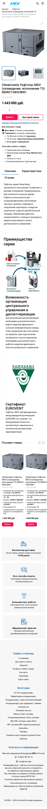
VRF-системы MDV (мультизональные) (23, 724)
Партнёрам (23, 676)
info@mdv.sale (25, 761)
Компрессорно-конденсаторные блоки (23, 735)
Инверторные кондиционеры (23, 696)
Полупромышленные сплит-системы (23, 717)
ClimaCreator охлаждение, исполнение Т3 (19, 12)
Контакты (23, 672)
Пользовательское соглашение (23, 783)
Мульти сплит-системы (23, 714)
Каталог (5, 9)
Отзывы (9, 177)
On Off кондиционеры (23, 693)
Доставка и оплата (23, 662)
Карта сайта (23, 679)
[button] (42, 3)
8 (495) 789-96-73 (25, 757)
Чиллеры (23, 732)
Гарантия (23, 665)
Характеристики (31, 171)
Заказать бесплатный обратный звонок (20, 123)
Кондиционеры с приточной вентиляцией (23, 700)
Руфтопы (16, 9)
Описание (10, 171)
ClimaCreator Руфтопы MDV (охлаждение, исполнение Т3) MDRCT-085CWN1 (13, 481)
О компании (23, 658)
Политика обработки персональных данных (23, 779)
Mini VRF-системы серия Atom (23, 721)
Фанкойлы (23, 728)
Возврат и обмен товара (23, 669)
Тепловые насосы (23, 710)
